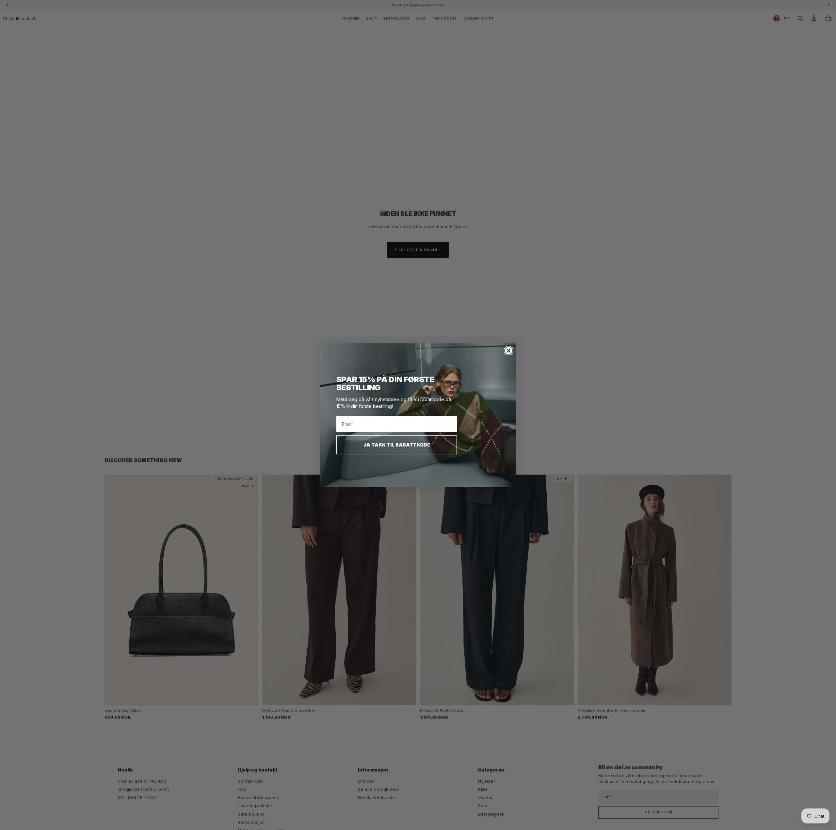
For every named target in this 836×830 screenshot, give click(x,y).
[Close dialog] (509, 351)
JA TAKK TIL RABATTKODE (396, 445)
